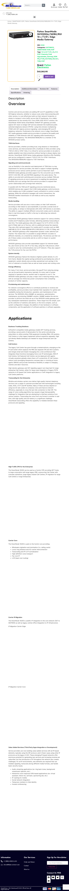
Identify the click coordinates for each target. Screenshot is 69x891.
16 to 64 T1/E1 (46, 52)
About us (26, 869)
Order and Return (29, 862)
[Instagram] (62, 877)
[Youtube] (53, 877)
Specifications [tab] (16, 92)
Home (9, 21)
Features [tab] (54, 89)
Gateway (50, 56)
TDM (39, 61)
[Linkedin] (48, 881)
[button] (34, 16)
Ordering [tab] (26, 92)
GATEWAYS (50, 47)
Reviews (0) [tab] (44, 89)
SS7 (56, 59)
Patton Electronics (44, 66)
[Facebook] (48, 877)
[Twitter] (57, 877)
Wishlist (60, 7)
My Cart (65, 7)
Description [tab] (15, 89)
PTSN (42, 59)
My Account (54, 7)
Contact (26, 866)
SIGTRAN (48, 59)
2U (53, 52)
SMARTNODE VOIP (18, 21)
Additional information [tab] (29, 89)
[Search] (43, 5)
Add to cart (49, 76)
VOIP (52, 50)
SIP (53, 59)
